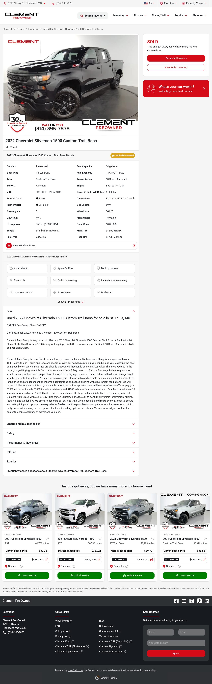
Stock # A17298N (13, 534)
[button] (26, 3)
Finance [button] (138, 15)
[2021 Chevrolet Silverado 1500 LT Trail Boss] (132, 511)
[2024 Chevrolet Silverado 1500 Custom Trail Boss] (185, 511)
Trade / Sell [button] (159, 15)
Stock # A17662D (118, 534)
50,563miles (95, 543)
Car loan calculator (109, 631)
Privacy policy (63, 636)
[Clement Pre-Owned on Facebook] (175, 601)
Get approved (62, 631)
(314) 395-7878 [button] (64, 3)
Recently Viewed (195, 3)
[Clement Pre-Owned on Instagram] (190, 601)
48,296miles (148, 543)
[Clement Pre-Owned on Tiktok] (198, 601)
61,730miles (42, 543)
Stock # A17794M (171, 534)
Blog (101, 620)
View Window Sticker (24, 245)
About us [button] (197, 15)
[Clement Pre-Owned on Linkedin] (205, 601)
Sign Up (176, 653)
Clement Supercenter (67, 651)
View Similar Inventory (176, 67)
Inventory (33, 29)
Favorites (169, 3)
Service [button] (179, 15)
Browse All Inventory (176, 58)
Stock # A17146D (65, 534)
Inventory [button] (119, 15)
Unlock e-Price (29, 575)
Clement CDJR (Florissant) (70, 646)
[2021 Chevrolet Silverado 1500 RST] (27, 511)
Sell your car (106, 626)
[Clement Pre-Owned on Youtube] (182, 601)
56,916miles (200, 543)
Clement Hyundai (108, 646)
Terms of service (108, 636)
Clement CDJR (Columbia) (113, 641)
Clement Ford (62, 641)
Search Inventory (94, 15)
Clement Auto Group (110, 651)
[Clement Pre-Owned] (22, 16)
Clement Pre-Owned (13, 29)
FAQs (58, 626)
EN (150, 3)
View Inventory (63, 620)
